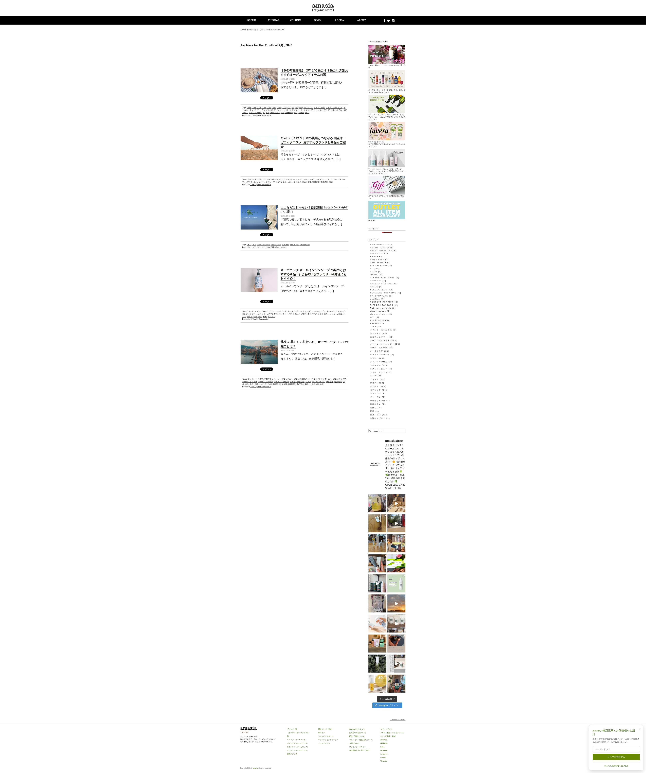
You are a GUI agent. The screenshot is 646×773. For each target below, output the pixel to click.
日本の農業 (306, 182)
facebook (384, 750)
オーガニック (319, 108)
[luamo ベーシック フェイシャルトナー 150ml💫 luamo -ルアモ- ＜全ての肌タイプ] (396, 583)
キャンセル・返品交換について (361, 740)
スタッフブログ (386, 729)
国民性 (284, 384)
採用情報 (383, 743)
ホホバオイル (336, 110)
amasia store (378, 247)
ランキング (375, 393)
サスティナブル (318, 382)
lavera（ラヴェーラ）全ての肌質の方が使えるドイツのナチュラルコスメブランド (386, 144)
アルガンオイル (253, 311)
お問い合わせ (354, 743)
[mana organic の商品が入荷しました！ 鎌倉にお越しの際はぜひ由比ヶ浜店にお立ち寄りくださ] (396, 503)
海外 (282, 113)
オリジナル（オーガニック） (298, 750)
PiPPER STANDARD (381, 305)
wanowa (375, 323)
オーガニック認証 (297, 382)
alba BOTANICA (379, 244)
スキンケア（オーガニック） (298, 747)
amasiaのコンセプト (357, 729)
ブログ (269, 247)
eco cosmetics (379, 266)
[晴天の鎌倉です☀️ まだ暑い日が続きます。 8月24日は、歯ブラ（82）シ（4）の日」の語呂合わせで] (396, 523)
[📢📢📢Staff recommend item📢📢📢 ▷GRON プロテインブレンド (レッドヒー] (377, 603)
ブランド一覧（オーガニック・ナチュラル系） (298, 732)
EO (372, 269)
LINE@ (383, 757)
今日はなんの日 (377, 400)
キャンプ (265, 110)
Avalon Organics (380, 250)
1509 (279, 108)
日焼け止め (275, 113)
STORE (251, 20)
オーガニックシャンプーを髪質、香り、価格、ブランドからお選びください (386, 91)
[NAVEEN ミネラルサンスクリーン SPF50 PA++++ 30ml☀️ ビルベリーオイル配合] (377, 683)
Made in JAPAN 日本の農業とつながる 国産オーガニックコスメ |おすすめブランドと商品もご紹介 (313, 142)
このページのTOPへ (397, 719)
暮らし (308, 384)
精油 (295, 113)
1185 (254, 108)
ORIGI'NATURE (379, 296)
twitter (382, 747)
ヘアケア (326, 110)
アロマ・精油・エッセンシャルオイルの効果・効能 (386, 66)
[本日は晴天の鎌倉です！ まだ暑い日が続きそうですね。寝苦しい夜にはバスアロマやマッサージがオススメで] (396, 603)
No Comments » (264, 115)
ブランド (374, 379)
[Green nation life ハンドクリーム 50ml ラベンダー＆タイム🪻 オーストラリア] (377, 563)
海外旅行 (289, 113)
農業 (331, 182)
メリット (333, 314)
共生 (247, 384)
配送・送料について (356, 736)
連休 (307, 113)
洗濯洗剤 (285, 244)
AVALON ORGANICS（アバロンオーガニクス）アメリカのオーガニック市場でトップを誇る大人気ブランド (386, 117)
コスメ (308, 382)
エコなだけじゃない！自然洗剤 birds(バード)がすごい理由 (314, 209)
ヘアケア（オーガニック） (297, 740)
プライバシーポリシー (357, 747)
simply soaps (378, 311)
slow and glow (379, 314)
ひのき (278, 179)
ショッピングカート (325, 736)
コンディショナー (277, 110)
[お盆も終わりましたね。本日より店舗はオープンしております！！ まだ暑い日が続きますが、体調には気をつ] (396, 623)
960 (272, 179)
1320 (259, 179)
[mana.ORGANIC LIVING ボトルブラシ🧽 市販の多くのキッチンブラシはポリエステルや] (377, 523)
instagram (384, 754)
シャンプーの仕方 (379, 362)
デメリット (283, 314)
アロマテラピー (288, 179)
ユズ (278, 182)
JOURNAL (273, 20)
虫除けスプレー (377, 418)
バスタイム (293, 314)
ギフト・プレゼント (380, 355)
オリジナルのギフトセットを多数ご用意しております (386, 197)
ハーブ (373, 376)
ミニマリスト (323, 314)
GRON (373, 272)
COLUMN (295, 20)
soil (372, 317)
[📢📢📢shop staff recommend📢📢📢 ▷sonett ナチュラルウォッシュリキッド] (377, 503)
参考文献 (383, 740)
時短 (255, 316)
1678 (254, 244)
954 (268, 179)
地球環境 (292, 384)
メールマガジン (324, 743)
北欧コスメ (259, 384)
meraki (374, 287)
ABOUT (361, 20)
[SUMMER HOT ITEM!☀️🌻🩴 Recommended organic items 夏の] (396, 663)
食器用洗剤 (305, 244)
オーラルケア (376, 351)
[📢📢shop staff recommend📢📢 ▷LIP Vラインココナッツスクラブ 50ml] (396, 683)
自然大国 (315, 384)
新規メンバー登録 (325, 729)
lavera (374, 275)
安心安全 (300, 384)
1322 (264, 179)
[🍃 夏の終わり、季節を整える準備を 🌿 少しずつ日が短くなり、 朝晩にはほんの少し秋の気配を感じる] (377, 543)
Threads (383, 761)
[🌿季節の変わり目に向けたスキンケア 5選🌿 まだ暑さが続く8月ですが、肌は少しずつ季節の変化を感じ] (396, 563)
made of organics (381, 284)
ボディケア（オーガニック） (298, 743)
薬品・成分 (375, 415)
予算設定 (329, 382)
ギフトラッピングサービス (328, 740)
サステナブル (331, 179)
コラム (253, 115)
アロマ (260, 379)
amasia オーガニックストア (251, 30)
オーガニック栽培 (281, 382)
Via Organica (378, 320)
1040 (249, 108)
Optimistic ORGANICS (383, 293)
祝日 (372, 411)
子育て (250, 316)
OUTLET (371, 220)
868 (296, 108)
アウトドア (308, 108)
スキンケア (308, 110)
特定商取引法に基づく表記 (359, 750)
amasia (255, 768)
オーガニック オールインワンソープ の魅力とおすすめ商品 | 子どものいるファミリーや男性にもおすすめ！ (314, 274)
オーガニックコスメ (334, 108)
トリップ (317, 110)
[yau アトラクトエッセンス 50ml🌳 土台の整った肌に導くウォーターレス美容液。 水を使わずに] (377, 663)
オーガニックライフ (337, 379)
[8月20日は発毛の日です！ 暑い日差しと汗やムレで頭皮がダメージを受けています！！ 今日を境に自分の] (377, 583)
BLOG (317, 20)
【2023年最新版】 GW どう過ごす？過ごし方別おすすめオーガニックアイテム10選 (314, 72)
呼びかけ (268, 384)
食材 (322, 384)
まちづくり (252, 379)
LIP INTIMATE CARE (382, 278)
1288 (269, 108)
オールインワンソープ (335, 311)
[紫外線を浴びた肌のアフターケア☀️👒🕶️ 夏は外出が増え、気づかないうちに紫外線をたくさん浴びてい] (377, 643)
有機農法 (324, 182)
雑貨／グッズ (292, 754)
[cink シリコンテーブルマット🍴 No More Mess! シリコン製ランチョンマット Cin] (396, 643)
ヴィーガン (375, 397)
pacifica (375, 299)
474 (289, 108)
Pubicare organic (380, 308)
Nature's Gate (378, 290)
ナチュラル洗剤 (263, 244)
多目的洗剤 (276, 244)
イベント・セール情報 (381, 330)
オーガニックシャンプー (315, 311)
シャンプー (262, 314)
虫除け (301, 113)
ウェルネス (375, 333)
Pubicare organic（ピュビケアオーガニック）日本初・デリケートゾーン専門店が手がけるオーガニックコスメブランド (386, 171)
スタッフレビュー (379, 369)
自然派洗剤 (294, 244)
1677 (249, 244)
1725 (284, 108)
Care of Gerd (378, 262)
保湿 (340, 314)
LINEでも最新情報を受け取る (616, 766)
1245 (264, 108)
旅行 (267, 113)
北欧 (252, 384)
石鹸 (265, 316)
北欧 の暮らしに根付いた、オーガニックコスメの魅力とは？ (314, 344)
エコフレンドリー (257, 247)
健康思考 (338, 382)
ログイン (321, 733)
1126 (249, 179)
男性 (260, 316)
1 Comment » (262, 319)
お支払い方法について (357, 733)
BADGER (375, 256)
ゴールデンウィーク (294, 110)
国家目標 (277, 384)
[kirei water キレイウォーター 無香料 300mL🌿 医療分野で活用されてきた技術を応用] (377, 623)
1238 (259, 108)
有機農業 (316, 182)
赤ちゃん (271, 316)
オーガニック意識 (265, 382)
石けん (373, 408)
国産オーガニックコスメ (291, 182)
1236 (254, 179)
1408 (274, 108)
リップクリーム (255, 113)
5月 (293, 108)
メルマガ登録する (616, 757)
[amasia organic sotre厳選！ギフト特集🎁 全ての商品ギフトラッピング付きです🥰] (396, 543)
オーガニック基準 (249, 382)
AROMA (339, 20)
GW (300, 108)
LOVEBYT (376, 281)
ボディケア (270, 182)
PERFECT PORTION (382, 302)
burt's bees (377, 259)
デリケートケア (377, 372)
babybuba (376, 253)
